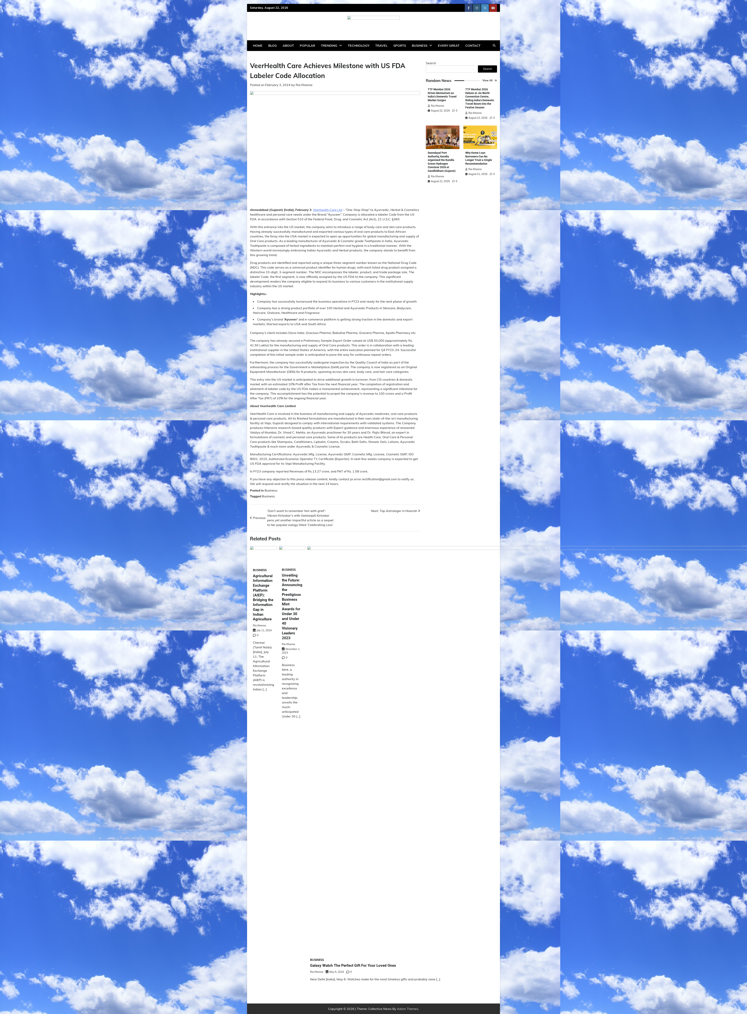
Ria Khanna (304, 85)
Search (431, 63)
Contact (472, 45)
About (288, 45)
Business (419, 45)
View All (487, 80)
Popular (307, 45)
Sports (399, 45)
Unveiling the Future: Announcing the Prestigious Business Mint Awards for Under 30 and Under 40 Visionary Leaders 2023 (292, 606)
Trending (329, 45)
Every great (448, 45)
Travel (381, 45)
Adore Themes (407, 1009)
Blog (272, 45)
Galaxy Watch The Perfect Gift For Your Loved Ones (353, 965)
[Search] (494, 45)
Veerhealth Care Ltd (327, 210)
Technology (358, 45)
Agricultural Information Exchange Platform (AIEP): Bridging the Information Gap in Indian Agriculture (263, 598)
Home (257, 45)
